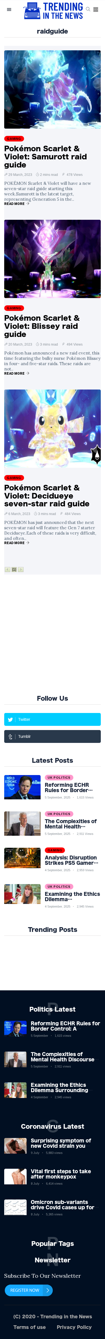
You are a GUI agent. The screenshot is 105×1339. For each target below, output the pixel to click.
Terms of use (29, 1327)
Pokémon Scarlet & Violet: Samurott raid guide (45, 156)
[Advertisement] (52, 633)
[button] (96, 9)
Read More (14, 204)
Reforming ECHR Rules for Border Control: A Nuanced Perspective (65, 1028)
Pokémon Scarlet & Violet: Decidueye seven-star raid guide (47, 495)
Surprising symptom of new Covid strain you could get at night (61, 1145)
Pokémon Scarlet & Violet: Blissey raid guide (42, 326)
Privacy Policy (74, 1327)
